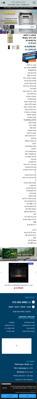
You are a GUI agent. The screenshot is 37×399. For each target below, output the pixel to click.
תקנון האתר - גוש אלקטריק (27, 317)
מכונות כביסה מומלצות (28, 331)
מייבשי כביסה (31, 328)
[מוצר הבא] (1, 273)
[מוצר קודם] (36, 273)
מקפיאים (11, 322)
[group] (18, 277)
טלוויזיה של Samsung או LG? (23, 368)
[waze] (34, 12)
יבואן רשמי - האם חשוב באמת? (23, 376)
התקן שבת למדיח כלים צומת (24, 379)
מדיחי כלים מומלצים (28, 325)
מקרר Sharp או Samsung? (24, 364)
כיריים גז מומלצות (9, 325)
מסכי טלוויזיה (10, 331)
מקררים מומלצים (29, 322)
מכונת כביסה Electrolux (25, 372)
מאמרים (30, 361)
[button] (3, 3)
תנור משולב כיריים (9, 328)
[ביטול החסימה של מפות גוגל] (16, 346)
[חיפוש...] (12, 27)
